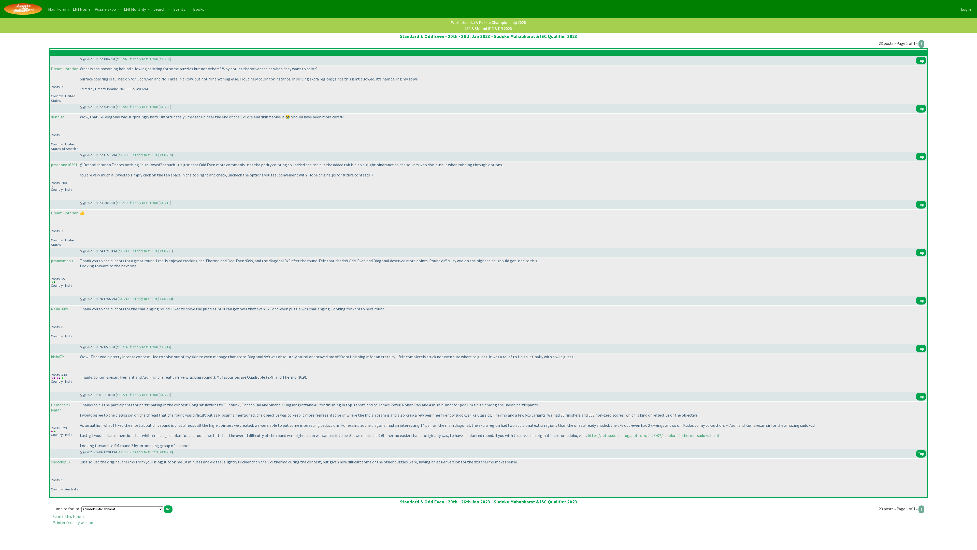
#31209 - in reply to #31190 (139, 155)
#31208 (165, 106)
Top (921, 60)
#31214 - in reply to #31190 (137, 347)
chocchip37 (60, 461)
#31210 (165, 202)
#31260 (166, 452)
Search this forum (68, 516)
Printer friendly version (73, 522)
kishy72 (57, 356)
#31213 (166, 298)
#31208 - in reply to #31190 (137, 106)
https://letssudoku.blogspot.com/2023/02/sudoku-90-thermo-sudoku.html (653, 435)
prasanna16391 (64, 164)
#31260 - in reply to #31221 (139, 452)
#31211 (166, 251)
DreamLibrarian (64, 68)
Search (160, 9)
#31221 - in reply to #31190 (137, 394)
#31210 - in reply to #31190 (137, 202)
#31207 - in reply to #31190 (137, 59)
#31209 (166, 155)
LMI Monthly (135, 9)
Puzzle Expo (106, 9)
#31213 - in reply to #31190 (139, 298)
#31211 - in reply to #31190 (139, 251)
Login (966, 9)
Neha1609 (59, 308)
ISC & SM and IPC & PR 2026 (488, 28)
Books (199, 9)
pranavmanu (62, 260)
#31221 (165, 394)
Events (179, 9)
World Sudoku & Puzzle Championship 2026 (488, 22)
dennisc (57, 116)
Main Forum (59, 9)
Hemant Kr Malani (60, 407)
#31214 (165, 347)
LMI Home (83, 9)
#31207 (165, 59)
